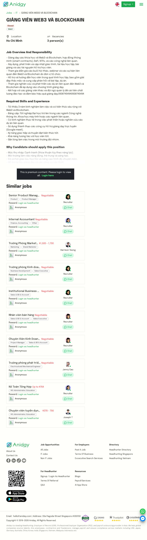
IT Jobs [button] (44, 454)
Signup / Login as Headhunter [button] (55, 476)
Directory (114, 445)
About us (10, 451)
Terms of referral (49, 481)
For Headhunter (49, 471)
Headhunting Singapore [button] (121, 454)
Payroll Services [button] (82, 481)
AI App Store (81, 485)
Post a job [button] (80, 450)
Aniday (32, 521)
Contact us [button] (12, 456)
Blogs (77, 476)
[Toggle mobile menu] (141, 4)
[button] (28, 203)
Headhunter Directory (120, 450)
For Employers (82, 445)
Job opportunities (50, 445)
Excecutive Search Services (89, 458)
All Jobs (44, 450)
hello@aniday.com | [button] (22, 516)
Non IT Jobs (46, 458)
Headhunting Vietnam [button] (120, 458)
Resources (80, 471)
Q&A (43, 485)
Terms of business (84, 454)
